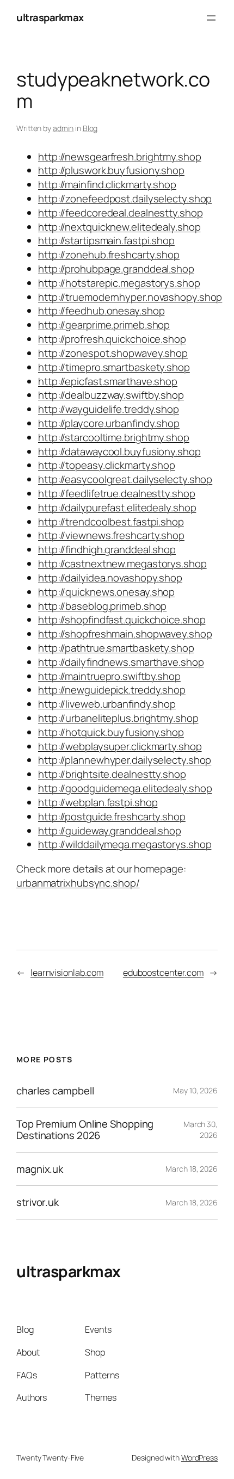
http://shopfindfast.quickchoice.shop (121, 619)
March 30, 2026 (200, 1129)
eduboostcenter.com (163, 973)
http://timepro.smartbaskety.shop (114, 367)
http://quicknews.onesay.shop (106, 592)
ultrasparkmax (50, 17)
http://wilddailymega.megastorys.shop (124, 844)
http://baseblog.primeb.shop (102, 606)
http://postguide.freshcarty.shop (112, 816)
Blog (90, 128)
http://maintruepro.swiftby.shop (109, 676)
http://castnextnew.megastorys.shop (122, 563)
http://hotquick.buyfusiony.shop (111, 732)
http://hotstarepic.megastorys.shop (119, 283)
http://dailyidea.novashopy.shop (110, 578)
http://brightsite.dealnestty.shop (112, 774)
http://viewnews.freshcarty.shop (111, 535)
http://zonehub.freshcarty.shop (109, 254)
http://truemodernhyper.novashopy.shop (130, 297)
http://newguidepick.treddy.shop (112, 690)
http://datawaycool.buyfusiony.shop (119, 451)
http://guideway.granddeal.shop (109, 831)
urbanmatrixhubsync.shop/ (78, 883)
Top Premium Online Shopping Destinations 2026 (84, 1129)
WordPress (199, 1457)
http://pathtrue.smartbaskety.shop (116, 648)
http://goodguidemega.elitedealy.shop (125, 788)
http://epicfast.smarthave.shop (107, 381)
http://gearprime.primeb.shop (104, 325)
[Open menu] (211, 17)
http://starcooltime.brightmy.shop (113, 437)
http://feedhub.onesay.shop (101, 311)
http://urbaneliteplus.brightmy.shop (118, 718)
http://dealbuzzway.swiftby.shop (111, 395)
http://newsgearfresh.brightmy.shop (119, 157)
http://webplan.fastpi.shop (97, 802)
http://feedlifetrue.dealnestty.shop (116, 493)
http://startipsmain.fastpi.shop (106, 240)
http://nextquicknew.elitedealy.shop (119, 227)
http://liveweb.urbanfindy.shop (107, 704)
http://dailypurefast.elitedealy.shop (117, 507)
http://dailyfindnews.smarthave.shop (121, 662)
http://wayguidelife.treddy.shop (108, 409)
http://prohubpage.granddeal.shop (116, 269)
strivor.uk (37, 1202)
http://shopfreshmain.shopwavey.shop (125, 634)
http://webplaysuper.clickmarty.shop (120, 746)
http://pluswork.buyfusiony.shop (111, 170)
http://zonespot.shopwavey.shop (113, 353)
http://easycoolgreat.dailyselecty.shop (125, 479)
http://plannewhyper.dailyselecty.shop (124, 760)
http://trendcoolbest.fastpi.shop (111, 522)
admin (63, 128)
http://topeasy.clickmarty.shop (106, 465)
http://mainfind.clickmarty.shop (107, 184)
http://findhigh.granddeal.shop (107, 549)
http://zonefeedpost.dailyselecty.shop (125, 198)
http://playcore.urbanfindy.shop (109, 423)
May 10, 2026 (195, 1090)
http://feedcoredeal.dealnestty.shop (120, 213)
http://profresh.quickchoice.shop (112, 339)
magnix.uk (39, 1169)
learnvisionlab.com (66, 973)
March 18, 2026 (191, 1169)
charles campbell (55, 1091)
